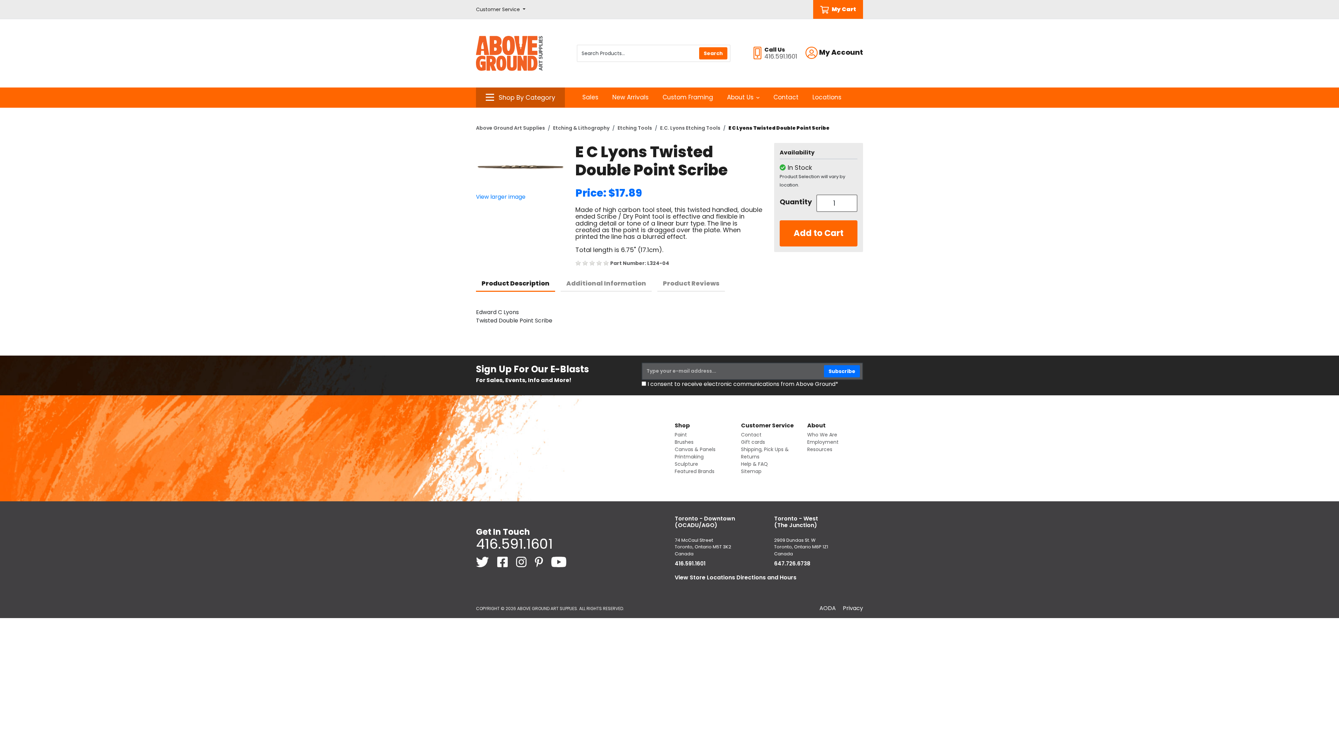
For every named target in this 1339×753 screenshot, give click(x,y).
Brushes (684, 442)
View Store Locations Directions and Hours (735, 577)
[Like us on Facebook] (503, 562)
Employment (823, 442)
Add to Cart (819, 233)
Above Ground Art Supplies (510, 127)
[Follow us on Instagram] (522, 562)
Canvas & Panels (695, 449)
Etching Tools (635, 127)
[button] (500, 9)
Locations (826, 97)
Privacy (853, 608)
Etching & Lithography (581, 127)
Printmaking (689, 456)
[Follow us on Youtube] (558, 562)
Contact (786, 97)
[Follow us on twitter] (483, 562)
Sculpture (686, 464)
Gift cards (753, 442)
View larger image (500, 197)
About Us (740, 97)
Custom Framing (688, 97)
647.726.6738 (792, 563)
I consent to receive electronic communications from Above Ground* (743, 384)
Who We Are (822, 434)
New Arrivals (630, 97)
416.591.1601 (514, 544)
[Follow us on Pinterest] (539, 562)
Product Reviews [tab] (691, 283)
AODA (827, 608)
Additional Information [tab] (606, 283)
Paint (681, 434)
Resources (819, 449)
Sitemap (751, 471)
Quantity (795, 202)
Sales (590, 97)
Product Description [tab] (516, 283)
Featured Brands (694, 471)
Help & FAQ (754, 464)
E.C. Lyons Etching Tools (690, 127)
